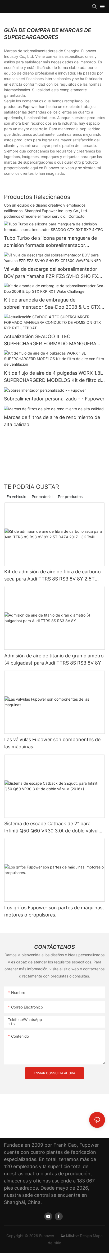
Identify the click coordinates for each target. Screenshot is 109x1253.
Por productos (70, 496)
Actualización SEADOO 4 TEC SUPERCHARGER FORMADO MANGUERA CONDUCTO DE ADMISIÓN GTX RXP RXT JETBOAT (50, 340)
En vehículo (16, 496)
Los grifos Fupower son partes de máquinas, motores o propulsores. (54, 911)
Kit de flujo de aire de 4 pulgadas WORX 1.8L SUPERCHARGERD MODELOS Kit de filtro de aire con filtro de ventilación (53, 377)
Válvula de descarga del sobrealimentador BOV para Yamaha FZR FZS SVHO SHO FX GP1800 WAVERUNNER (51, 273)
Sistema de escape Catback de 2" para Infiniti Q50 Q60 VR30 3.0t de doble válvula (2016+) (52, 827)
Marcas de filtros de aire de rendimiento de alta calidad (52, 420)
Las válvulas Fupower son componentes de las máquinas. (52, 743)
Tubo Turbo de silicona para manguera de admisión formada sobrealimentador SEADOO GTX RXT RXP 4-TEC (50, 242)
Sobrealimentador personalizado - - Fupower (54, 398)
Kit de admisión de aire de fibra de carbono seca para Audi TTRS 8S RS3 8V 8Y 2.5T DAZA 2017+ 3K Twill (52, 575)
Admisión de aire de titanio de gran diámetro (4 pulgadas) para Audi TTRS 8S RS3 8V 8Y (54, 659)
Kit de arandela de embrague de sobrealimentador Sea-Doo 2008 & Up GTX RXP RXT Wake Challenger (52, 304)
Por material (42, 496)
